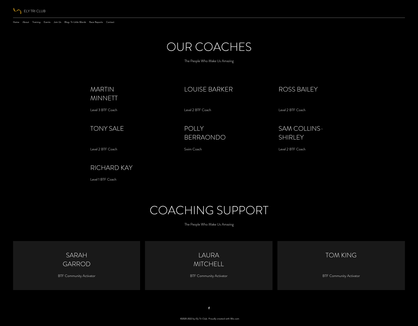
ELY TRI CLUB (35, 11)
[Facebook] (209, 308)
